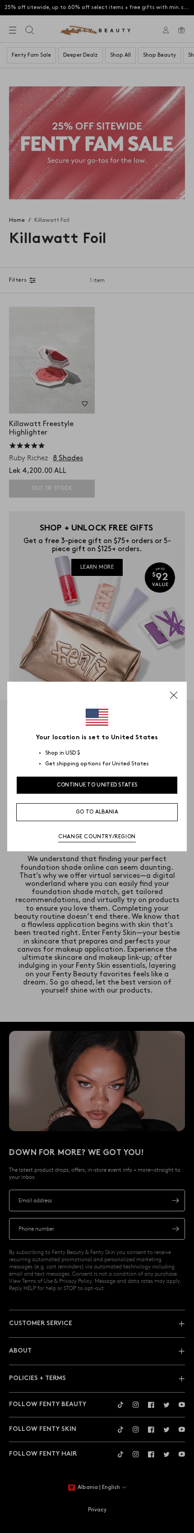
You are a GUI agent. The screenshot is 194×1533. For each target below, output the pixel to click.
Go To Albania (97, 811)
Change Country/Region (97, 836)
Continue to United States (97, 784)
